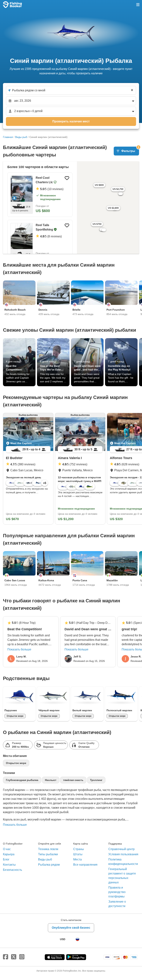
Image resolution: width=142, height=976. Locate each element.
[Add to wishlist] (67, 178)
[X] (13, 957)
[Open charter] (22, 189)
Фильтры (130, 150)
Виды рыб (21, 137)
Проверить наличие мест (71, 121)
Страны (78, 849)
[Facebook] (5, 957)
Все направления (85, 864)
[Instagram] (21, 957)
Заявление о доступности (117, 904)
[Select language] (77, 939)
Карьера (8, 854)
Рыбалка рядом (49, 864)
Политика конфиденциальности (123, 861)
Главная (8, 137)
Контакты (9, 864)
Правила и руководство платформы (117, 892)
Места (77, 859)
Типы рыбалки (48, 854)
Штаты (77, 854)
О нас (7, 849)
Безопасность (12, 869)
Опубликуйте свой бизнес (71, 927)
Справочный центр (121, 849)
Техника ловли (48, 849)
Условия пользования (123, 854)
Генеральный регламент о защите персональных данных (122, 875)
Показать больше (19, 649)
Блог (6, 859)
